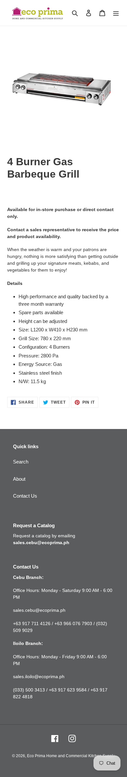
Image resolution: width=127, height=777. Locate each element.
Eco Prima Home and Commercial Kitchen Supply (71, 756)
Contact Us (25, 496)
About (19, 479)
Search (20, 461)
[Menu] (116, 13)
